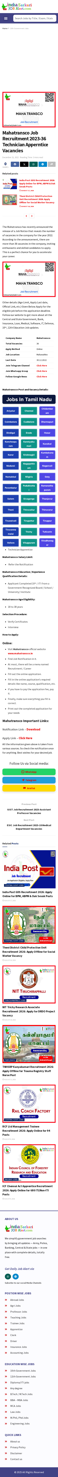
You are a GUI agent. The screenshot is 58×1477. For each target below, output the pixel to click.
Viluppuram (29, 542)
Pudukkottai (29, 487)
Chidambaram (47, 410)
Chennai (29, 411)
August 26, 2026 (27, 206)
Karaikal (47, 443)
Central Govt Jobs (14, 885)
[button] (6, 18)
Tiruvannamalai (10, 531)
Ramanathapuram (47, 487)
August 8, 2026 (9, 1139)
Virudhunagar (47, 542)
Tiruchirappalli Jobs (15, 1000)
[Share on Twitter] (24, 164)
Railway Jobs (11, 1179)
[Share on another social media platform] (52, 164)
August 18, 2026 (10, 1020)
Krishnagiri (29, 454)
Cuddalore (29, 421)
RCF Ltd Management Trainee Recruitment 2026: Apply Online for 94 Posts (26, 1130)
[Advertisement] (29, 61)
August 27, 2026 (27, 190)
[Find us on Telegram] (16, 1276)
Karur (11, 454)
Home (4, 28)
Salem (10, 498)
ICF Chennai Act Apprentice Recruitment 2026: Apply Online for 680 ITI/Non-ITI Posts (27, 1190)
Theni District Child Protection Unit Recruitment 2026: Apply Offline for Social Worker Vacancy (36, 199)
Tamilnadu (10, 1060)
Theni (11, 509)
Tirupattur (29, 520)
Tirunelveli (10, 520)
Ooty (47, 476)
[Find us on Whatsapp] (8, 1276)
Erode (29, 432)
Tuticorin (47, 531)
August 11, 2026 (10, 1079)
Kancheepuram (11, 443)
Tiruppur (47, 520)
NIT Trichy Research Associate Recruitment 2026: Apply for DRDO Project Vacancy (28, 1011)
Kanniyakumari (28, 443)
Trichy (29, 531)
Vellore (11, 542)
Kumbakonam (47, 454)
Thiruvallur (29, 509)
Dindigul (10, 432)
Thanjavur (47, 498)
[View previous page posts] (26, 216)
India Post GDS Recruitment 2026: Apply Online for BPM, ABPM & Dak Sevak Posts (37, 183)
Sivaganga (28, 498)
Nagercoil (47, 465)
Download (33, 729)
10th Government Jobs (19, 28)
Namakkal (10, 476)
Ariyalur (11, 411)
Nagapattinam (29, 465)
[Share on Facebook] (15, 164)
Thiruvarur (47, 509)
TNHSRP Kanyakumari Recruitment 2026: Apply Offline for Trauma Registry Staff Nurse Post (28, 1071)
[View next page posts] (31, 216)
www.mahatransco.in (20, 653)
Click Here (25, 738)
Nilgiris (29, 476)
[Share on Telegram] (43, 164)
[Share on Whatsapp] (33, 164)
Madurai (10, 465)
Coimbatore (11, 421)
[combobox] (34, 18)
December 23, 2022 (10, 157)
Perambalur (11, 487)
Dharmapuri (47, 421)
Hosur (47, 432)
